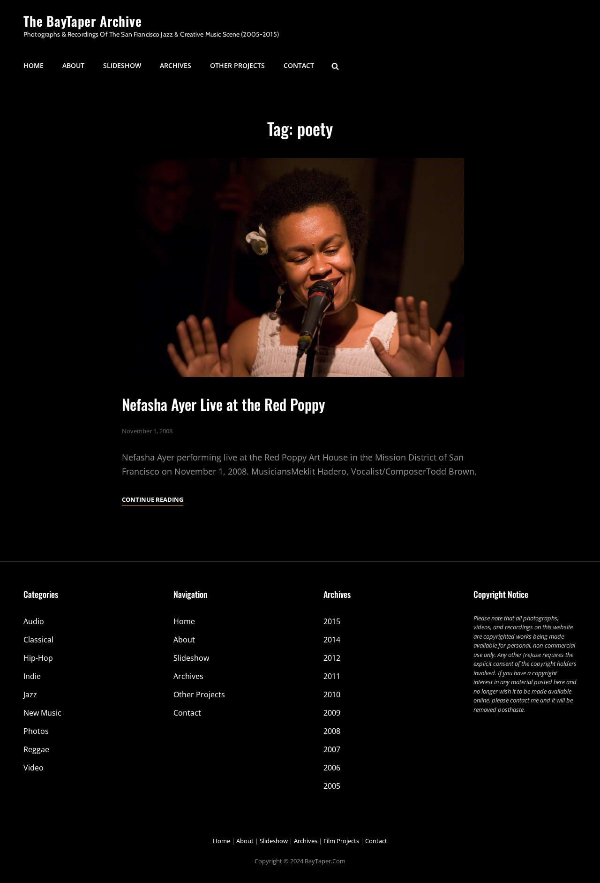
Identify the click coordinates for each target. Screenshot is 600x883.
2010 (331, 694)
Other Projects (237, 65)
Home (33, 65)
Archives (175, 65)
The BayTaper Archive (82, 20)
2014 (331, 639)
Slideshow (122, 65)
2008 (331, 731)
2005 (331, 786)
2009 (331, 713)
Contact (299, 65)
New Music (42, 713)
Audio (33, 621)
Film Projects (341, 841)
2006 (331, 767)
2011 (331, 676)
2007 (331, 749)
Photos (36, 731)
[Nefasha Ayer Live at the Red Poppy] (300, 267)
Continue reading (152, 500)
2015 (331, 621)
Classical (38, 639)
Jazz (30, 694)
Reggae (36, 749)
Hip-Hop (38, 658)
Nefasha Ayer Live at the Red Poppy (223, 404)
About (73, 65)
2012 (331, 658)
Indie (32, 676)
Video (33, 767)
